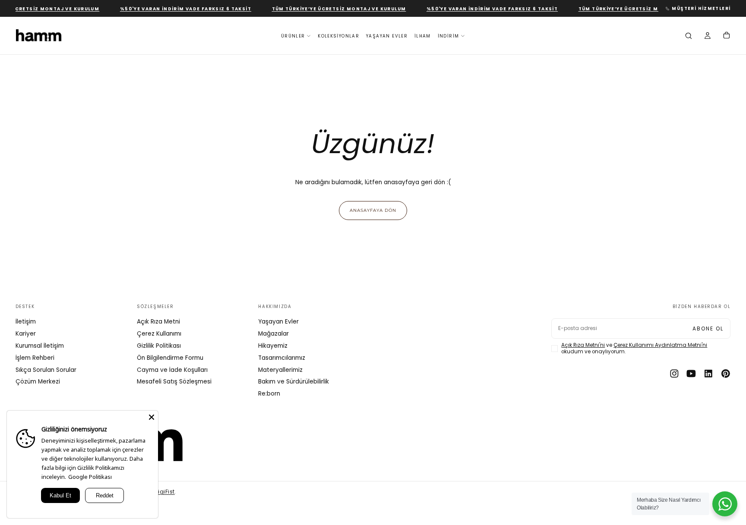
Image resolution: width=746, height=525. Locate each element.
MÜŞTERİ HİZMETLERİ (701, 8)
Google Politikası (90, 477)
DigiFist (165, 491)
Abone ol (708, 328)
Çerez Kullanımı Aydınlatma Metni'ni (660, 345)
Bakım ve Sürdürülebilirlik (293, 381)
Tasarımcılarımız (281, 358)
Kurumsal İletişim (40, 346)
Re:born (269, 394)
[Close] (151, 417)
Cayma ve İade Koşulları (172, 370)
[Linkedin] (708, 373)
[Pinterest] (726, 373)
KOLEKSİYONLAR (338, 36)
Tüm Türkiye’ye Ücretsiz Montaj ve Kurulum (334, 9)
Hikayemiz (273, 346)
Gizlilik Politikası (159, 346)
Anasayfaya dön (373, 210)
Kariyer (26, 334)
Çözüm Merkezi (38, 381)
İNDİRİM (448, 36)
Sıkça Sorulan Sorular (46, 370)
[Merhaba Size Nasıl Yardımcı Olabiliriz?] (724, 503)
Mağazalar (273, 334)
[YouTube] (691, 373)
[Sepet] (726, 36)
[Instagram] (674, 373)
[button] (688, 36)
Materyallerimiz (280, 370)
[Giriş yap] (707, 36)
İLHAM (422, 36)
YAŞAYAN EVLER (387, 36)
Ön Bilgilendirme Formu (170, 358)
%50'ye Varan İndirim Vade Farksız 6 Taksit (180, 9)
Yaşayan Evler (278, 322)
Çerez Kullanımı (159, 334)
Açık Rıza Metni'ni (583, 345)
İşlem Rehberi (35, 358)
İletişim (26, 322)
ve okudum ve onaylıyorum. (634, 348)
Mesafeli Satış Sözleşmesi (174, 381)
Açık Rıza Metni (158, 322)
